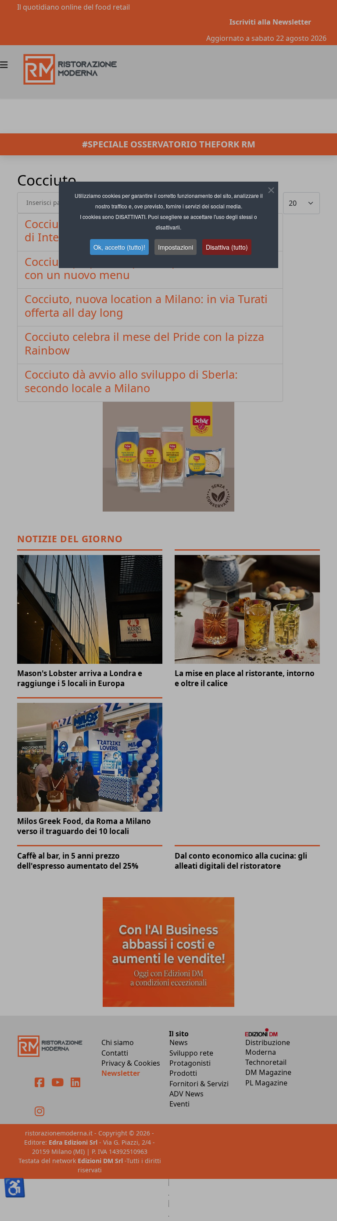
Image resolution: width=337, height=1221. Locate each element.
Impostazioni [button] (175, 247)
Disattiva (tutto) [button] (227, 247)
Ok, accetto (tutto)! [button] (119, 247)
